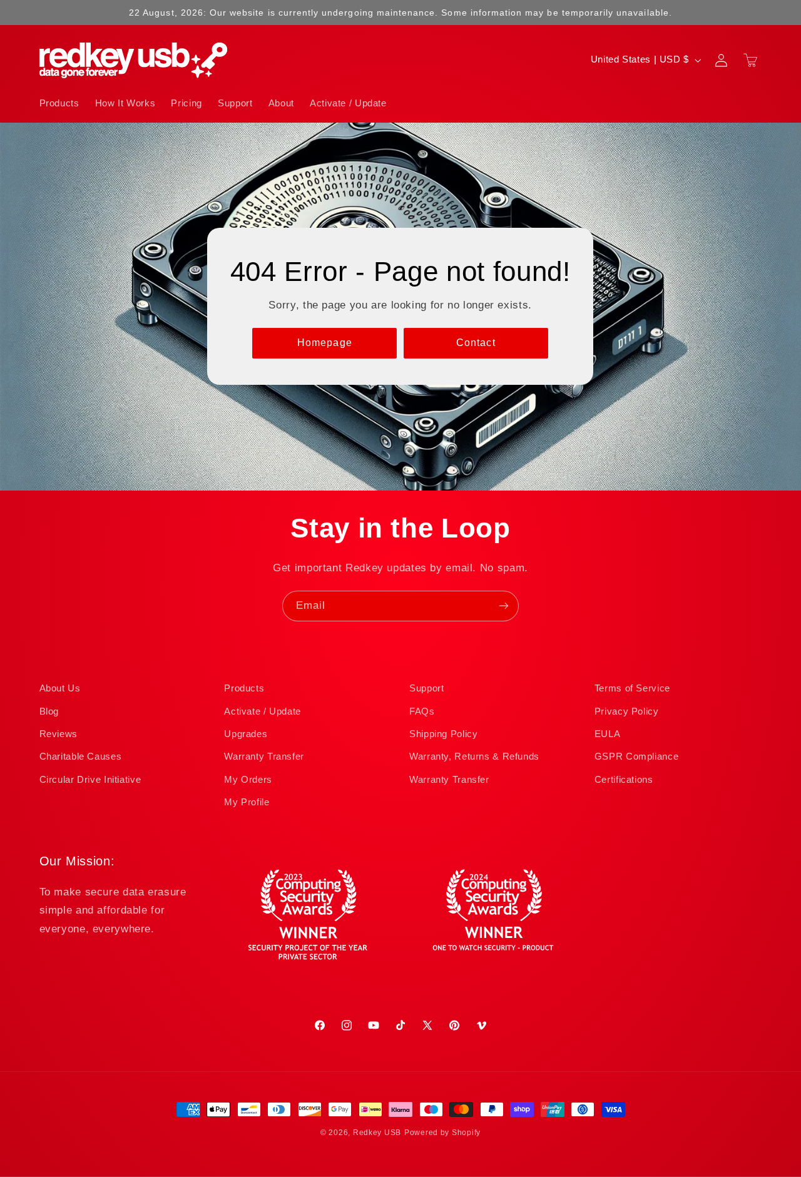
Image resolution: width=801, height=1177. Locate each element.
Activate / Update (262, 711)
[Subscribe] (503, 606)
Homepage (325, 342)
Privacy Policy (626, 711)
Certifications (623, 780)
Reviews (58, 734)
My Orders (248, 780)
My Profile (246, 802)
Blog (49, 711)
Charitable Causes (80, 757)
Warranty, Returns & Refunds (474, 757)
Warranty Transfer (264, 757)
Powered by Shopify (442, 1132)
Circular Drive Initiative (90, 780)
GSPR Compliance (636, 757)
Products (244, 688)
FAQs (422, 711)
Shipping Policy (443, 734)
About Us (60, 688)
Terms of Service (632, 688)
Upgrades (245, 734)
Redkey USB (377, 1132)
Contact (476, 342)
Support (426, 688)
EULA (607, 734)
